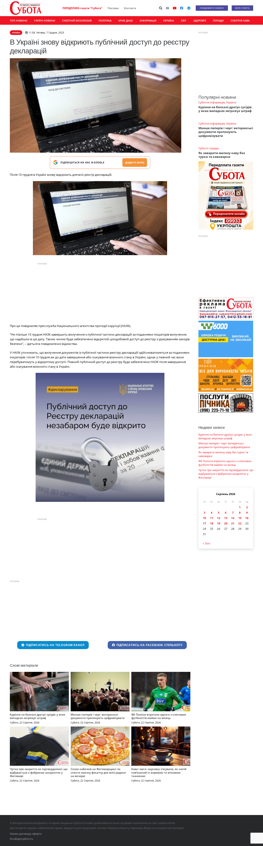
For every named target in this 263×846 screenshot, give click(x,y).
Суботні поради (208, 148)
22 (240, 523)
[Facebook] (181, 8)
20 (225, 523)
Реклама (113, 8)
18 (211, 523)
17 (204, 523)
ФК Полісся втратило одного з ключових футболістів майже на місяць (158, 716)
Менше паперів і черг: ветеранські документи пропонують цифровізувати (98, 716)
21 (232, 523)
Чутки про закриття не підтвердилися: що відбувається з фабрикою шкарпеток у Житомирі (38, 772)
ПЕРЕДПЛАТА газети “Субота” (82, 8)
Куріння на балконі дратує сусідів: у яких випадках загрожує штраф (37, 716)
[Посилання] (25, 8)
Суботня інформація (211, 102)
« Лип (206, 543)
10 (204, 518)
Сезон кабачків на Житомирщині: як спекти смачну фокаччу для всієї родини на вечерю (98, 772)
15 (240, 518)
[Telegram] (189, 8)
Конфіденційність (21, 838)
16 (247, 518)
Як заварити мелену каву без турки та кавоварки (221, 155)
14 (232, 518)
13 (225, 518)
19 (218, 523)
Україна (231, 102)
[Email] (167, 8)
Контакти (130, 8)
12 (218, 518)
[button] (160, 8)
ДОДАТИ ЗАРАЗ (134, 162)
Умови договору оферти (26, 833)
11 (211, 518)
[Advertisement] (100, 292)
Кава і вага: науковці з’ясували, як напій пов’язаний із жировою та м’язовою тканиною (158, 772)
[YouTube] (174, 8)
